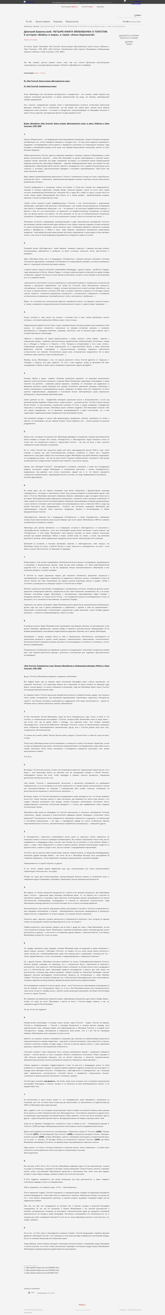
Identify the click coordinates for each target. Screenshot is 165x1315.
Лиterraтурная (69, 7)
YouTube (87, 7)
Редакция (58, 21)
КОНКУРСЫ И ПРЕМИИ (129, 38)
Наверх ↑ (82, 1305)
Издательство (72, 21)
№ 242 (29, 21)
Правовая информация (82, 1310)
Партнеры (100, 7)
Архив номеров (42, 21)
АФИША (129, 44)
